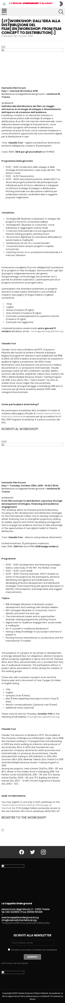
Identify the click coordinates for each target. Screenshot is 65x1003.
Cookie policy (42, 923)
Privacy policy (25, 923)
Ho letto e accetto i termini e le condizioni (34, 949)
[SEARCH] (61, 12)
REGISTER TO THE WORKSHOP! (24, 817)
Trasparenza (9, 923)
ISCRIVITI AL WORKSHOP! (20, 429)
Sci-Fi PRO (29, 546)
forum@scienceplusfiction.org (47, 331)
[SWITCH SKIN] (61, 4)
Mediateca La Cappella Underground (23, 94)
